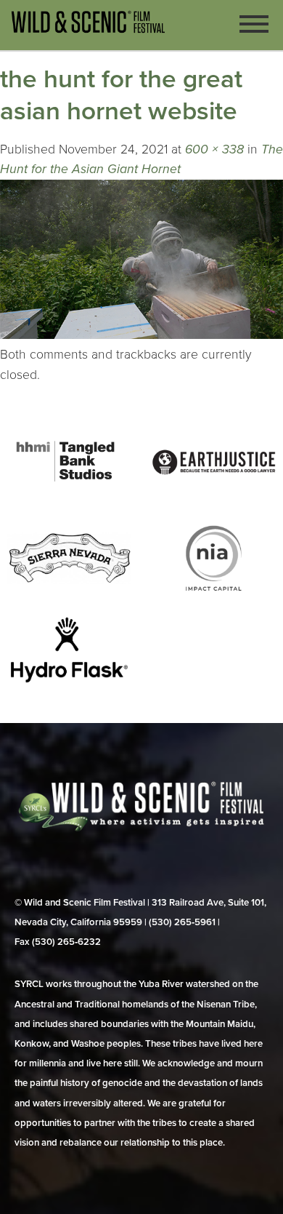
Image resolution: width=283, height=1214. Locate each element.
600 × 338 (214, 149)
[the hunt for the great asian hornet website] (141, 335)
